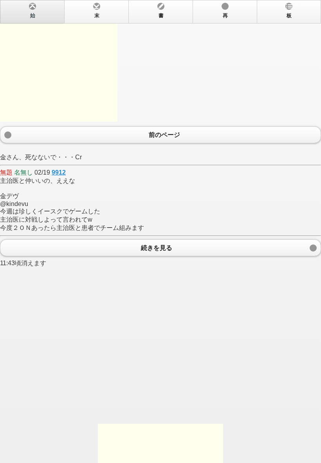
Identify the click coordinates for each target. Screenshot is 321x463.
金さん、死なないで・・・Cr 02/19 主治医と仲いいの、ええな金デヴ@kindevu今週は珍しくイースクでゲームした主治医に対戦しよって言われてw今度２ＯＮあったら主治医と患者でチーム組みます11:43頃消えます (146, 139)
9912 (59, 172)
